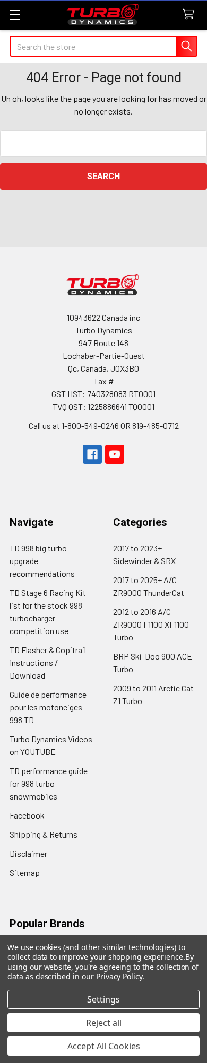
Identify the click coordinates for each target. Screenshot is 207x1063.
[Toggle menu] (14, 14)
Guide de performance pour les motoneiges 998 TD (48, 707)
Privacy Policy (119, 976)
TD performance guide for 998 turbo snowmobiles (49, 783)
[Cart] (191, 15)
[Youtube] (114, 454)
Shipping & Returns (43, 834)
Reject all (104, 1023)
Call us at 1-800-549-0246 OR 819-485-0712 (104, 425)
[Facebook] (92, 454)
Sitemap (25, 872)
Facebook (27, 815)
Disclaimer (28, 853)
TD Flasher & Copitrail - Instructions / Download (50, 662)
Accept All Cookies (103, 1046)
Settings (103, 999)
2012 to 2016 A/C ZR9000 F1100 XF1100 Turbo (151, 624)
